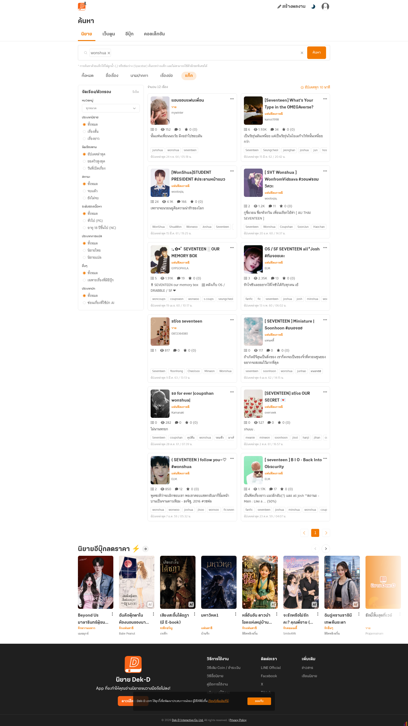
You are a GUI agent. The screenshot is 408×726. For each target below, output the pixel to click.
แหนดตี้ (269, 340)
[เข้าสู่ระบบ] (325, 6)
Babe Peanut (127, 633)
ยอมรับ (259, 701)
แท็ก (189, 76)
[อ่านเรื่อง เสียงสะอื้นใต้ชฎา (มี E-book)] (178, 582)
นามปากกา (139, 76)
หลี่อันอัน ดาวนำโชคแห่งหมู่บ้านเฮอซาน (256, 619)
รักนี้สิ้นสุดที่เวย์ (379, 616)
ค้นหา (317, 52)
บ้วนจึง (205, 633)
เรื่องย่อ (166, 76)
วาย (173, 107)
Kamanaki (177, 412)
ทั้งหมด (88, 76)
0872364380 (179, 333)
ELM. (268, 268)
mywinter (177, 112)
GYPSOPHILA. (180, 268)
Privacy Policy (238, 720)
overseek (270, 412)
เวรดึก (164, 633)
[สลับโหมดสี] (313, 6)
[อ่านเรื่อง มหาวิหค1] (219, 582)
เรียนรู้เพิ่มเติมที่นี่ (218, 701)
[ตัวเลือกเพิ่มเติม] (232, 99)
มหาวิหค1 (210, 616)
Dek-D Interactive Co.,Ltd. (188, 720)
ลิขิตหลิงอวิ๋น (250, 633)
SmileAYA (289, 633)
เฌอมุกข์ (83, 633)
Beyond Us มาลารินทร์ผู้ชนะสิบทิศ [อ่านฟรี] (92, 619)
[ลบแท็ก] (108, 52)
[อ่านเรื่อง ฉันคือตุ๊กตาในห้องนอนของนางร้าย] (136, 582)
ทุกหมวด (91, 108)
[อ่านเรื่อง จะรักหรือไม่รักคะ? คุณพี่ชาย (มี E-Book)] (301, 582)
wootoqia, (177, 191)
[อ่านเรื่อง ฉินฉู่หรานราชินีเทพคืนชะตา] (342, 582)
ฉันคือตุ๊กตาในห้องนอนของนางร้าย (133, 619)
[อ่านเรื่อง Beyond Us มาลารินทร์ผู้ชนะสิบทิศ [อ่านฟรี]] (95, 582)
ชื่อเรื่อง (112, 76)
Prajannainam (374, 633)
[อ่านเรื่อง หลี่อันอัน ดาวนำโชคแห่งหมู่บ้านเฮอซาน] (260, 582)
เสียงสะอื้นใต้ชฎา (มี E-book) (174, 619)
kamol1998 (272, 119)
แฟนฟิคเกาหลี (274, 114)
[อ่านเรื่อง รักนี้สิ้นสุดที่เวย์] (383, 582)
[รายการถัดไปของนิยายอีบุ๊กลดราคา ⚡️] (326, 548)
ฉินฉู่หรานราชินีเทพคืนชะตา (338, 619)
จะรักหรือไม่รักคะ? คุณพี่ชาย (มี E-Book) (297, 619)
